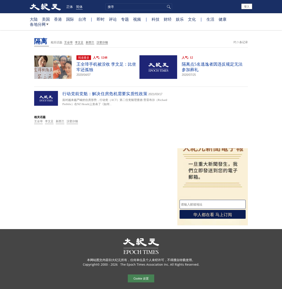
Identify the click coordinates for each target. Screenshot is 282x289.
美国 (46, 19)
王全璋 (68, 42)
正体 (69, 6)
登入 (246, 6)
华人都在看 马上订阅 (212, 214)
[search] (138, 7)
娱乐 (180, 19)
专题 (125, 19)
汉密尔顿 (102, 42)
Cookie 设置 (141, 278)
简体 (79, 6)
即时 (101, 19)
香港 (58, 19)
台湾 (82, 19)
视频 (137, 19)
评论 (113, 19)
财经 (168, 19)
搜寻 (168, 7)
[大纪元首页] (45, 6)
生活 (210, 19)
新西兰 (90, 42)
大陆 (34, 19)
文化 (192, 19)
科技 (156, 19)
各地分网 (38, 24)
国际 (70, 19)
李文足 (79, 42)
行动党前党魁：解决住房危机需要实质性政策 (104, 93)
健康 (222, 19)
